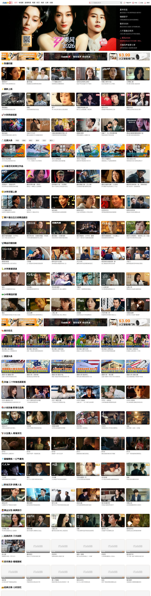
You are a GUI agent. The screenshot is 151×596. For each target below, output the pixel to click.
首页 (15, 2)
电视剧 (21, 2)
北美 (46, 2)
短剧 (33, 2)
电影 (42, 2)
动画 (51, 2)
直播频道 (28, 2)
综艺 (38, 2)
